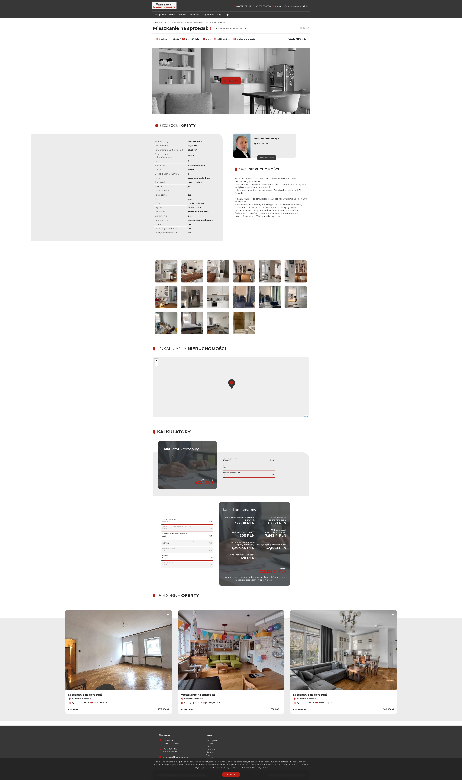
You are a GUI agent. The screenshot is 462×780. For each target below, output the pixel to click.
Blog (219, 15)
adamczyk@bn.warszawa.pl (175, 757)
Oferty (180, 15)
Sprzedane (194, 15)
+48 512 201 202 (170, 749)
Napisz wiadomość (267, 158)
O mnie (171, 15)
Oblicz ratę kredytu (246, 39)
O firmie (209, 743)
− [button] (156, 364)
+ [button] (156, 360)
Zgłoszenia (209, 15)
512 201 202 (262, 143)
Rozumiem (231, 774)
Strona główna (159, 15)
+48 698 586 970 (170, 751)
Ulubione (210, 752)
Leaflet (306, 416)
